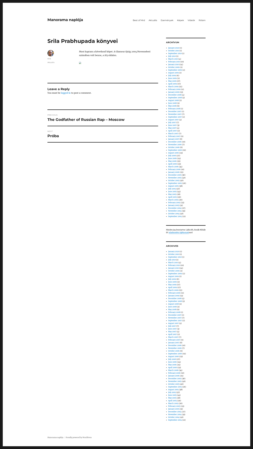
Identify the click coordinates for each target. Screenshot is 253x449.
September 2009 (175, 70)
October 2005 (173, 180)
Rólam (202, 20)
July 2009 (172, 75)
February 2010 (174, 62)
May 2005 (172, 194)
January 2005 (173, 205)
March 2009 (173, 86)
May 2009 (172, 81)
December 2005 (174, 175)
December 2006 (174, 142)
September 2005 (175, 183)
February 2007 (174, 136)
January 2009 (173, 92)
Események (167, 20)
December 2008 (174, 95)
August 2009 (173, 73)
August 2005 (173, 186)
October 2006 (173, 147)
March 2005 (173, 200)
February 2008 (174, 109)
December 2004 (174, 208)
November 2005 (174, 178)
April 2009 (172, 84)
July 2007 (172, 122)
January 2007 (173, 139)
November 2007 (174, 114)
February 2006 (174, 169)
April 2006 (172, 164)
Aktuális (153, 20)
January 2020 (173, 48)
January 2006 (173, 172)
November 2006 (175, 144)
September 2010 (175, 53)
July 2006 (172, 156)
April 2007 (172, 131)
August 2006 (173, 153)
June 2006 (172, 158)
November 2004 (174, 211)
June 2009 (172, 78)
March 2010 (173, 59)
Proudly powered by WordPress (79, 437)
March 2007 (173, 133)
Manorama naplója (65, 19)
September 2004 (175, 216)
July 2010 (172, 56)
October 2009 (173, 67)
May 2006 (172, 161)
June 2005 (172, 191)
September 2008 (175, 98)
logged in (66, 93)
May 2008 (172, 106)
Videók (191, 20)
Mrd (49, 59)
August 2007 (173, 120)
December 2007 (174, 111)
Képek (180, 20)
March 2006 (173, 167)
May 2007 (172, 128)
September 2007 (175, 117)
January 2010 (173, 64)
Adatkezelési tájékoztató (179, 232)
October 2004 (173, 214)
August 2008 (173, 100)
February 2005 (174, 202)
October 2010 (173, 51)
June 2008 (172, 103)
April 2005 (172, 197)
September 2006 (175, 150)
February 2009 (174, 89)
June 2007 (172, 125)
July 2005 (172, 189)
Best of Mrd (139, 20)
